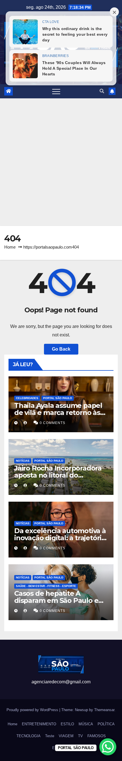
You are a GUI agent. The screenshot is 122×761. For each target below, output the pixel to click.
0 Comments (52, 423)
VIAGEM (66, 736)
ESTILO (67, 724)
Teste (49, 736)
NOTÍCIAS (23, 460)
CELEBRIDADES (27, 398)
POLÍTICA (106, 724)
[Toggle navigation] (56, 91)
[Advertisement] (61, 162)
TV (80, 736)
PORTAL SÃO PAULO (57, 398)
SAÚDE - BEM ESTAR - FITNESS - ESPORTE (46, 586)
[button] (102, 91)
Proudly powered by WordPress (33, 710)
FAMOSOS (96, 736)
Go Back (61, 349)
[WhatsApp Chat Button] (107, 746)
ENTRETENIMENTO (39, 724)
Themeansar (104, 710)
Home (10, 247)
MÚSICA (86, 724)
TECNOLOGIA (28, 736)
